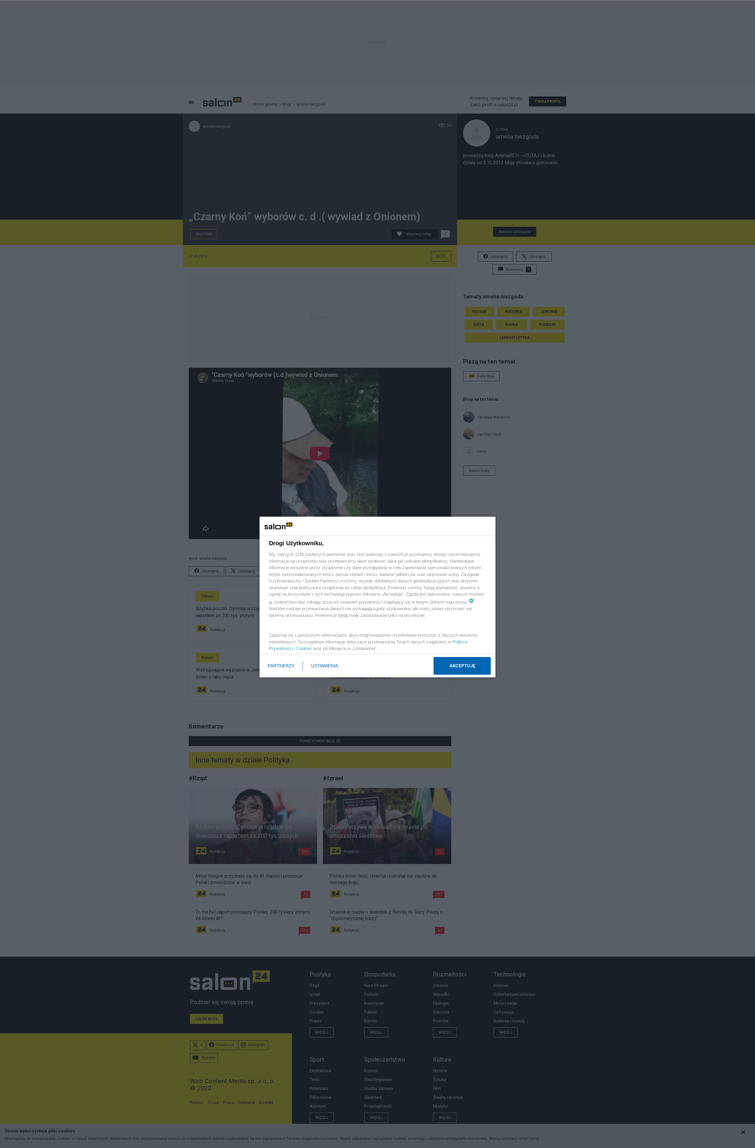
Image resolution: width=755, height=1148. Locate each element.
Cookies (304, 648)
